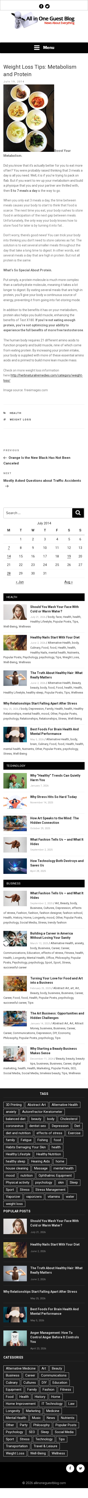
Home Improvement (21, 1404)
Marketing (43, 1068)
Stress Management (50, 1190)
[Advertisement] (44, 36)
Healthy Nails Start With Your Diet (55, 637)
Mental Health (36, 957)
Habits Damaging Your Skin (26, 1147)
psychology (46, 657)
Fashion (21, 913)
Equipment (13, 1390)
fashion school (72, 913)
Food (45, 647)
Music (36, 1418)
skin (61, 1182)
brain (33, 744)
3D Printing (14, 1105)
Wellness (25, 626)
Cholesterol (68, 1119)
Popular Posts (62, 621)
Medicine (52, 1411)
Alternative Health (59, 642)
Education (33, 952)
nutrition (27, 1175)
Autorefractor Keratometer (42, 1112)
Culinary (35, 647)
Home (27, 917)
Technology (44, 1439)
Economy (64, 1033)
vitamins (54, 1197)
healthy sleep (34, 692)
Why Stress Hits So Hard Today (53, 797)
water (70, 1197)
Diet (77, 1126)
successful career (15, 967)
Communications (14, 952)
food (53, 647)
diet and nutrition (18, 1133)
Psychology (30, 657)
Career (55, 948)
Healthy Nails (38, 652)
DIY (55, 1033)
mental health (57, 652)
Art (57, 903)
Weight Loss (71, 657)
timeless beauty (50, 1073)
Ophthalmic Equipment (55, 1175)
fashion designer (50, 913)
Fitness (69, 952)
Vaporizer (13, 1197)
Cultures (49, 908)
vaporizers (34, 1197)
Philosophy (62, 957)
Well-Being (10, 626)
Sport (48, 962)
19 (69, 556)
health (77, 617)
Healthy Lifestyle (41, 621)
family (10, 1140)
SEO (73, 1068)
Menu (48, 47)
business (54, 993)
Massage (41, 1168)
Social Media (28, 922)
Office (50, 957)
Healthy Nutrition (48, 1154)
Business (36, 908)
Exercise (74, 1133)
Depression (36, 708)
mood (45, 713)
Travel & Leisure (45, 1446)
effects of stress (52, 952)
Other (54, 713)
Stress (62, 718)
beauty (34, 687)
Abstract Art (61, 988)
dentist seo (37, 1126)
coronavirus (14, 1126)
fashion (33, 913)
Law (71, 1404)
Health (16, 413)
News (51, 1418)
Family (49, 708)
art (72, 988)
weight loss (21, 419)
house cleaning (17, 1168)
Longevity (39, 917)
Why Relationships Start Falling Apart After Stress (40, 703)
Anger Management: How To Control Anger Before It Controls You (54, 1337)
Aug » (68, 582)
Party (24, 1425)
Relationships (29, 718)
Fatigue (26, 1140)
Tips (75, 621)
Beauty (76, 683)
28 (9, 573)
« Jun (20, 582)
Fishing (42, 1140)
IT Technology (52, 1404)
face (59, 617)
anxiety (79, 943)
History (17, 917)
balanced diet (15, 1119)
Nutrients (73, 652)
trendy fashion (57, 922)
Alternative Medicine (21, 1368)
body (51, 617)
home (60, 1161)
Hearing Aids (40, 1161)
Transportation (17, 1446)
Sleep (74, 1182)
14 (9, 556)
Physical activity (17, 1182)
